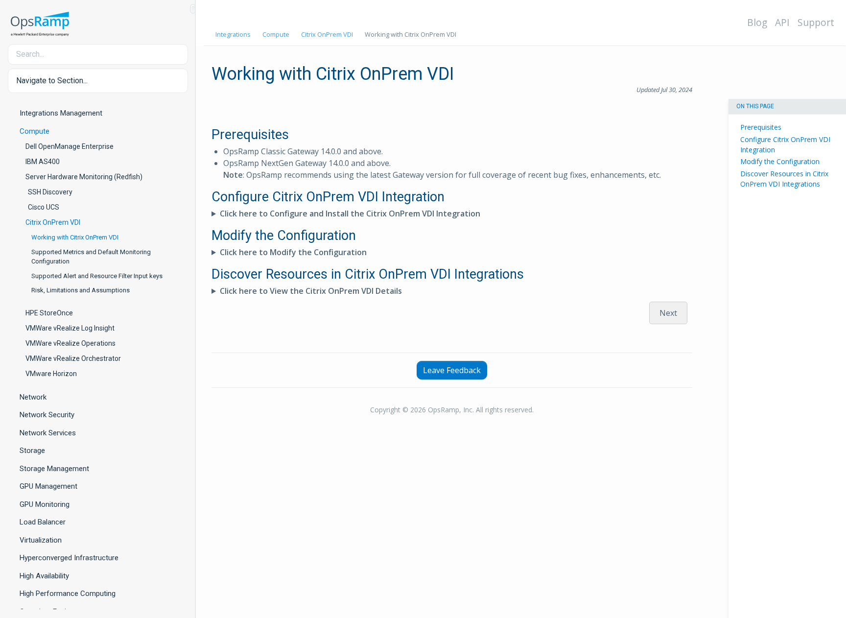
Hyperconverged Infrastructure (69, 557)
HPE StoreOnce (49, 313)
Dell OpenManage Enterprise (69, 146)
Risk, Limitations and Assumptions (80, 290)
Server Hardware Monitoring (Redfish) (83, 177)
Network (33, 397)
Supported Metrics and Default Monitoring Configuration (91, 256)
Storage (32, 450)
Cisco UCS (43, 207)
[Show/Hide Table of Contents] (193, 9)
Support (816, 22)
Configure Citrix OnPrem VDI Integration (785, 144)
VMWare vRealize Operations (70, 343)
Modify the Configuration (780, 161)
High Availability (44, 575)
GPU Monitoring (45, 504)
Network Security (47, 414)
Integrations (233, 34)
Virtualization (41, 540)
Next (668, 313)
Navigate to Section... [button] (52, 80)
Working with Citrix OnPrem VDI (74, 237)
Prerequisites (760, 127)
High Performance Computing (68, 593)
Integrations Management (61, 113)
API (782, 22)
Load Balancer (43, 522)
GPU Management (48, 486)
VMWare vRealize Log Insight (70, 328)
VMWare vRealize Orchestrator (73, 358)
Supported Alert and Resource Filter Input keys (97, 276)
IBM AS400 (42, 162)
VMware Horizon (51, 374)
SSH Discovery (50, 192)
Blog (757, 22)
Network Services (48, 432)
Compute (34, 131)
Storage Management (54, 468)
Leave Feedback (452, 370)
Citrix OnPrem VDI (52, 222)
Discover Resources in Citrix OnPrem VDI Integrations (784, 179)
